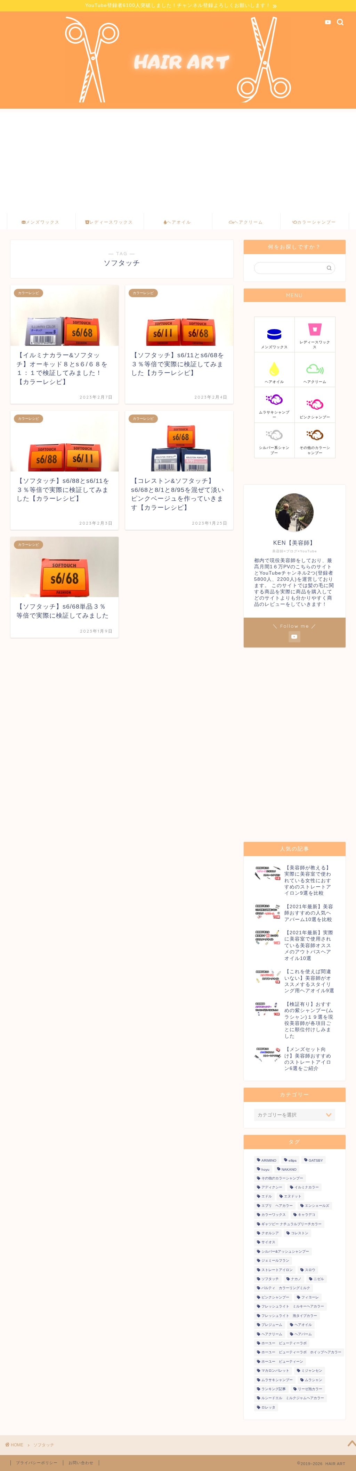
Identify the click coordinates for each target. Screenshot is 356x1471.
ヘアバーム (303, 1334)
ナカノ (296, 1279)
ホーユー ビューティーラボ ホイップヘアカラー (301, 1352)
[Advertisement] (178, 160)
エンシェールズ (317, 1205)
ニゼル (319, 1279)
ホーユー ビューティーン (282, 1361)
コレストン (299, 1233)
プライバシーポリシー (37, 1463)
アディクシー (271, 1187)
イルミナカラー (306, 1187)
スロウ (310, 1270)
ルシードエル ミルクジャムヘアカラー (292, 1398)
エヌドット (292, 1196)
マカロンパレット (275, 1371)
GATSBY (316, 1160)
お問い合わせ (81, 1463)
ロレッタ (268, 1407)
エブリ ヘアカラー (277, 1205)
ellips (293, 1160)
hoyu (265, 1170)
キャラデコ (306, 1215)
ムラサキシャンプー (277, 1380)
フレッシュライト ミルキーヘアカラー (292, 1307)
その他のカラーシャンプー (282, 1178)
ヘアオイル (303, 1325)
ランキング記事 (273, 1389)
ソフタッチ (270, 1279)
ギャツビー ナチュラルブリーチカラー (291, 1224)
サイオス (268, 1242)
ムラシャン (313, 1380)
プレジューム (271, 1325)
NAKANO (289, 1170)
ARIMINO (268, 1160)
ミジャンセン (311, 1371)
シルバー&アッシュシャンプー (285, 1251)
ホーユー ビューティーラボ (284, 1343)
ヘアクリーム (271, 1334)
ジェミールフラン (275, 1261)
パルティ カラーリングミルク (285, 1288)
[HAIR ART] (178, 102)
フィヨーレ (310, 1297)
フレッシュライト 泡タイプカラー (289, 1316)
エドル (266, 1196)
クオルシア (270, 1233)
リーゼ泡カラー (310, 1389)
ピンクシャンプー (275, 1297)
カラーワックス (273, 1215)
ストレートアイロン (277, 1270)
